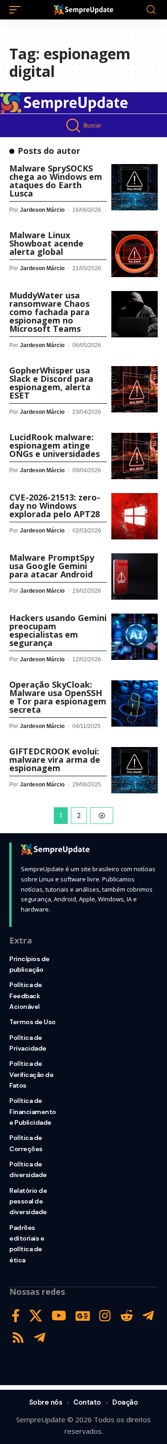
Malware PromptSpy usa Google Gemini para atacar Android (51, 566)
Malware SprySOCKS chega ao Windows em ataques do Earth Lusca (55, 181)
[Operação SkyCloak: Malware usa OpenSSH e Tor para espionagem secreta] (134, 703)
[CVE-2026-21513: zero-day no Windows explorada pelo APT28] (134, 516)
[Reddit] (126, 1316)
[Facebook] (15, 1316)
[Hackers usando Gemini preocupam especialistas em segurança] (134, 637)
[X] (36, 1316)
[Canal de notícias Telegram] (40, 1338)
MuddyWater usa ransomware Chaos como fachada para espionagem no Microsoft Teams (49, 312)
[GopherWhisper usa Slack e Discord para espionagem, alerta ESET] (134, 389)
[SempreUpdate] (83, 9)
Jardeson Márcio (42, 210)
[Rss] (18, 1338)
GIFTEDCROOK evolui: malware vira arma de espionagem (54, 759)
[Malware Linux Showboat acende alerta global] (134, 254)
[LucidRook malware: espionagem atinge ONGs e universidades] (134, 456)
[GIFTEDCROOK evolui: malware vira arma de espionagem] (134, 770)
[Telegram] (148, 1316)
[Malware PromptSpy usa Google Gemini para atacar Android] (134, 576)
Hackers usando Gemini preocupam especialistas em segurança (58, 630)
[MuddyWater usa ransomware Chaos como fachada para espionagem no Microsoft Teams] (134, 314)
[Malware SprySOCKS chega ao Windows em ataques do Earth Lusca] (134, 187)
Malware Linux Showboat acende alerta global (46, 243)
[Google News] (82, 1316)
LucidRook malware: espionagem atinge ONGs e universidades (54, 445)
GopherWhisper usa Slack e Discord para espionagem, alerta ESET (51, 383)
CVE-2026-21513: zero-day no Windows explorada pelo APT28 (54, 505)
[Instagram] (105, 1316)
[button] (17, 9)
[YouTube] (59, 1316)
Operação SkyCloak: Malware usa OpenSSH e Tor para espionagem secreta (57, 697)
